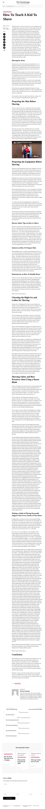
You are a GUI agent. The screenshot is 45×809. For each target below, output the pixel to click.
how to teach (17, 683)
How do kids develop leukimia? (11, 730)
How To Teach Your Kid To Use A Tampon (8, 758)
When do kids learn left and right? (21, 761)
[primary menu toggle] (3, 2)
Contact (25, 806)
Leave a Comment (6, 29)
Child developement (22, 757)
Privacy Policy (5, 806)
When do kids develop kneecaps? (11, 735)
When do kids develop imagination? (12, 725)
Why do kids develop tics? (10, 714)
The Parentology (23, 2)
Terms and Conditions (27, 805)
